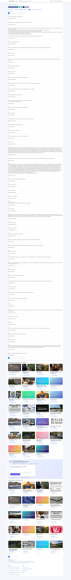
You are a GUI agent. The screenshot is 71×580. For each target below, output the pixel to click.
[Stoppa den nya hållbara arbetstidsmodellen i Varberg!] (42, 397)
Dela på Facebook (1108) (14, 7)
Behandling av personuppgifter (37, 9)
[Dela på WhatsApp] (19, 7)
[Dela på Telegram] (21, 7)
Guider (9, 565)
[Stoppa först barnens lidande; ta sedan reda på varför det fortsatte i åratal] (56, 438)
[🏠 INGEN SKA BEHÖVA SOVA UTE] (14, 410)
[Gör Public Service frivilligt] (14, 437)
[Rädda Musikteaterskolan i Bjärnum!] (56, 383)
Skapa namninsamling (15, 474)
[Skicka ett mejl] (26, 7)
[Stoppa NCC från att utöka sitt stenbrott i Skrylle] (14, 383)
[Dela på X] (23, 7)
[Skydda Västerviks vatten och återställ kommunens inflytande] (28, 411)
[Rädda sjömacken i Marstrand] (28, 424)
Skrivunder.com (12, 1)
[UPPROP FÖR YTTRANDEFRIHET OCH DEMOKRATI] (42, 411)
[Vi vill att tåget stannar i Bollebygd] (56, 424)
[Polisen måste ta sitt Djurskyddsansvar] (28, 370)
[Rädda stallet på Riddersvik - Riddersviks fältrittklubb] (28, 438)
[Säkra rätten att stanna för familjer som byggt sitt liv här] (56, 370)
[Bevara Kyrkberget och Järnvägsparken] (42, 438)
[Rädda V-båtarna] (14, 424)
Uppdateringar (18, 9)
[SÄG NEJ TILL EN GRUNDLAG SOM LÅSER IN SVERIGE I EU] (14, 451)
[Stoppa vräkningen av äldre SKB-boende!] (28, 451)
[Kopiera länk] (28, 7)
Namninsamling (11, 9)
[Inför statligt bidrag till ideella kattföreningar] (28, 383)
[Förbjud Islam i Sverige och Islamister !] (28, 397)
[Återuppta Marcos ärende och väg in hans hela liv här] (14, 397)
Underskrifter (27, 9)
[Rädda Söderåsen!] (42, 370)
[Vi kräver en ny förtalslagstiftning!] (14, 370)
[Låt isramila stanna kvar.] (56, 397)
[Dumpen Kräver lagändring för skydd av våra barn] (42, 451)
